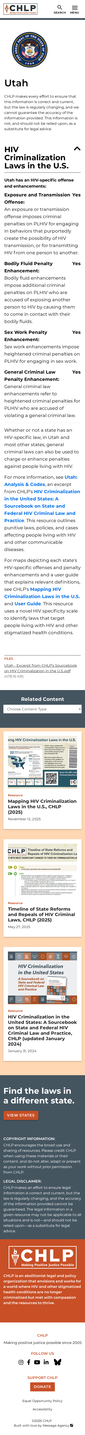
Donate (42, 1387)
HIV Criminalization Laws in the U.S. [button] (36, 157)
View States (21, 1115)
